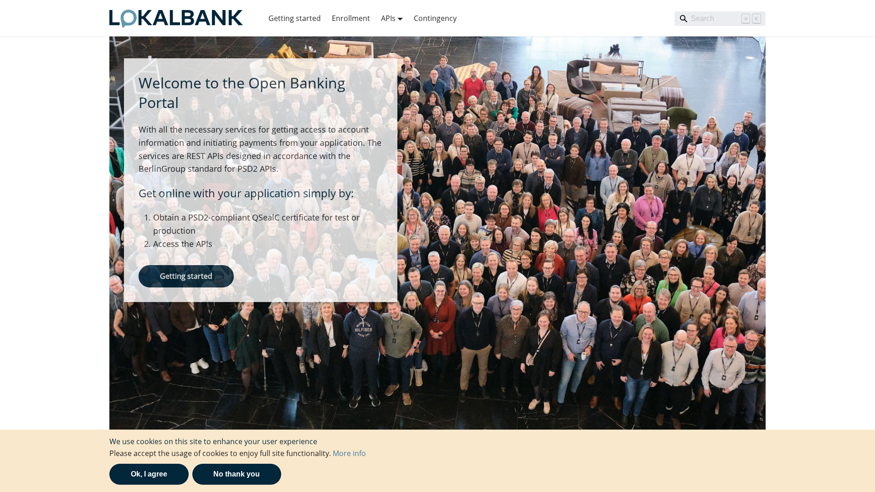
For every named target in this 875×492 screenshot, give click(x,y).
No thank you (236, 474)
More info (349, 453)
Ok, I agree (149, 474)
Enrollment (351, 18)
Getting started (294, 18)
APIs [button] (388, 18)
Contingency (435, 18)
